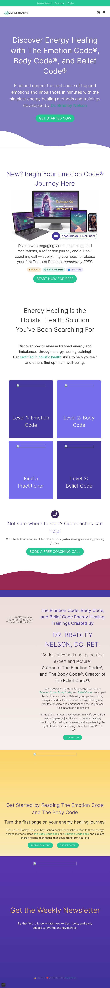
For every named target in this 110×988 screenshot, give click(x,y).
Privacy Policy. (70, 978)
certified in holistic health (40, 357)
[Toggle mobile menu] (104, 12)
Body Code (64, 692)
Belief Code (85, 692)
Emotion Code (48, 692)
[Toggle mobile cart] (98, 12)
